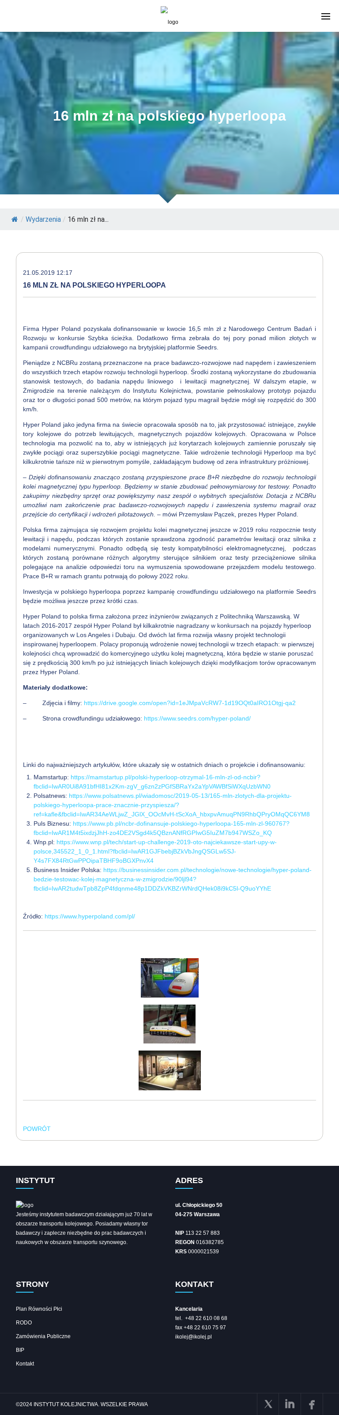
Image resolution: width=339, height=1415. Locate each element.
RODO (24, 1323)
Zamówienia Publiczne (43, 1336)
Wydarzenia (43, 219)
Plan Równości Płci (39, 1309)
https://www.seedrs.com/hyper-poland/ (197, 718)
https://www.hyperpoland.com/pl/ (90, 916)
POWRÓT (37, 1128)
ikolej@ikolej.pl (193, 1337)
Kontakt (25, 1364)
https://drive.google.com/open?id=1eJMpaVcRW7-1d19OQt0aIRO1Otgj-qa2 (190, 702)
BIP (20, 1350)
